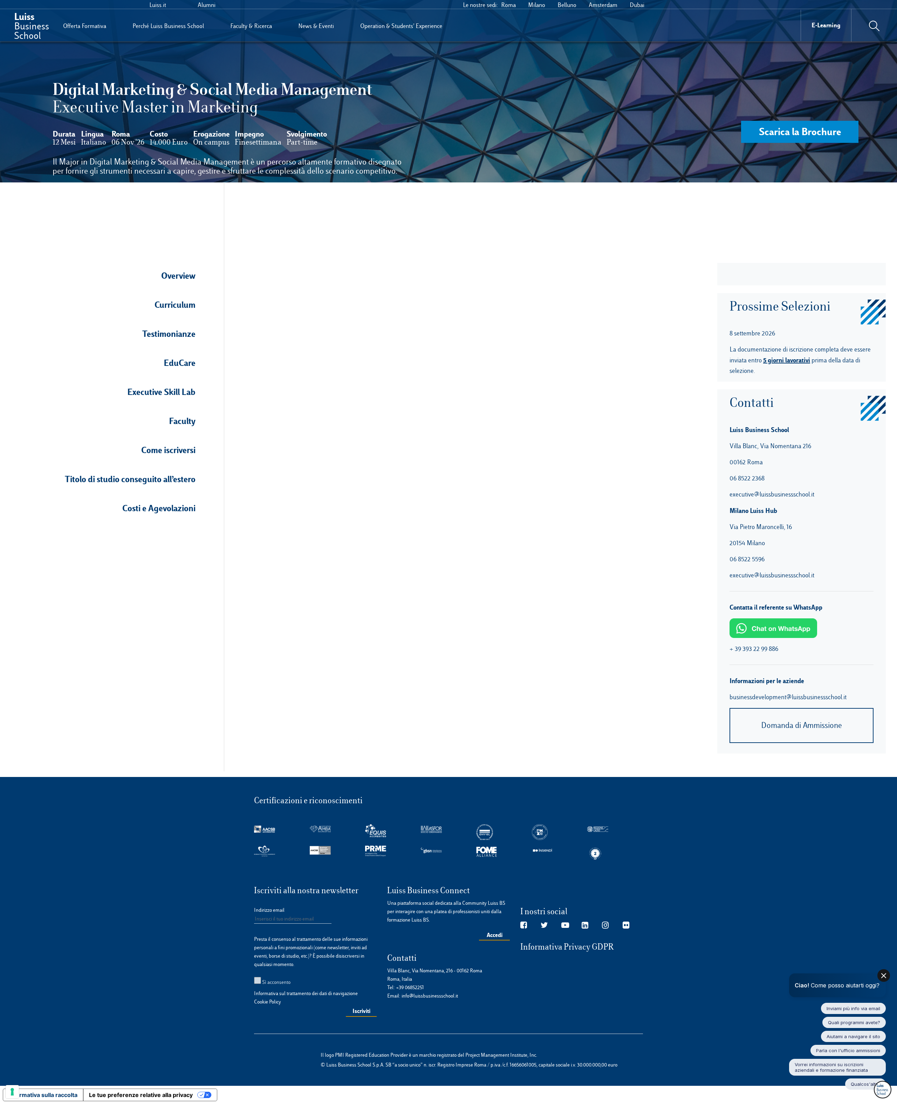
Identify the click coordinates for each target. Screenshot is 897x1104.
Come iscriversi (168, 450)
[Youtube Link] (565, 925)
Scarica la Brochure (800, 131)
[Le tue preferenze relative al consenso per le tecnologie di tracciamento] (12, 1091)
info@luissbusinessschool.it (430, 996)
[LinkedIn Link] (585, 925)
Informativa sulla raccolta (43, 1094)
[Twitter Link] (544, 925)
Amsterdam (603, 5)
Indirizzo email (269, 910)
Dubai (637, 5)
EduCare (180, 362)
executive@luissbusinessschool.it (772, 494)
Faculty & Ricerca (251, 26)
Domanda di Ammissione (801, 725)
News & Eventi (316, 26)
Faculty (182, 420)
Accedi (494, 935)
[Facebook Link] (523, 925)
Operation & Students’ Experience (401, 26)
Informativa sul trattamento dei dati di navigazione (306, 993)
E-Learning (826, 25)
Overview (178, 275)
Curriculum (175, 304)
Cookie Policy (267, 1002)
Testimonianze (169, 333)
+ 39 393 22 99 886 (754, 649)
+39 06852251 (410, 987)
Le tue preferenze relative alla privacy (141, 1094)
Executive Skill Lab (161, 391)
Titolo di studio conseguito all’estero (130, 479)
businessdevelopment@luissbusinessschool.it (788, 697)
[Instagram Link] (605, 925)
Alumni (206, 5)
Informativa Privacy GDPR (567, 947)
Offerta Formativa (84, 26)
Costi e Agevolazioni (159, 508)
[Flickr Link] (626, 925)
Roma (508, 5)
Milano (536, 5)
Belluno (566, 5)
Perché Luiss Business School (168, 26)
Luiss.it (157, 5)
